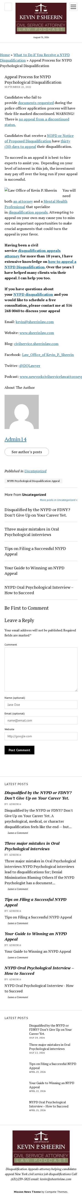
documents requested (36, 102)
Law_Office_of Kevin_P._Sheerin (48, 354)
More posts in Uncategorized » (58, 500)
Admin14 (15, 439)
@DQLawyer (29, 365)
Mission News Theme (27, 1191)
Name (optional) (15, 697)
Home (5, 54)
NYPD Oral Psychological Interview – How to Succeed (39, 970)
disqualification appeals (28, 212)
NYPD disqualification (33, 294)
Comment (11, 644)
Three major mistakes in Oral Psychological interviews (32, 845)
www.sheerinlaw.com (37, 332)
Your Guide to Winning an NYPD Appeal (36, 936)
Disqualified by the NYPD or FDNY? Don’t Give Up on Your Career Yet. (38, 795)
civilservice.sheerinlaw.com (36, 343)
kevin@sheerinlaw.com (35, 321)
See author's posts (27, 451)
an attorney (23, 201)
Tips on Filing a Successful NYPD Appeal (35, 902)
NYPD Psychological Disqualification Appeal (33, 481)
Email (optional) (15, 713)
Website (9, 729)
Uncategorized (35, 470)
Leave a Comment (17, 832)
